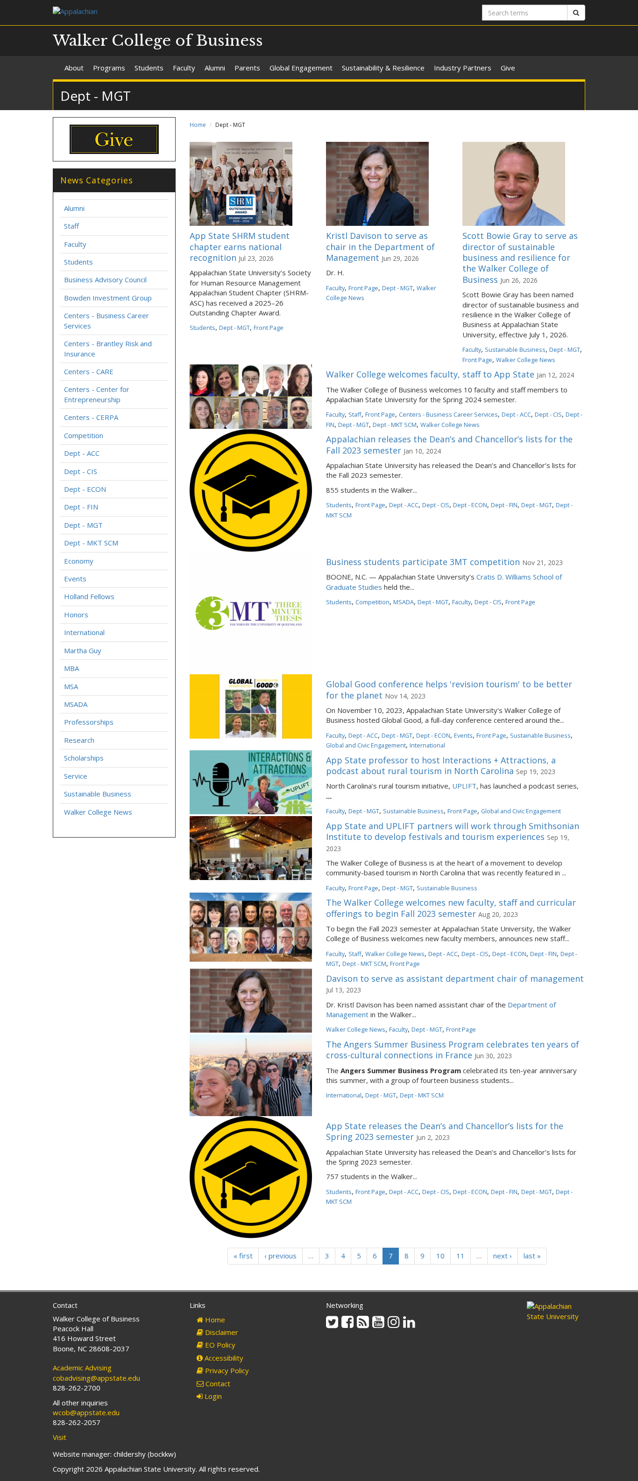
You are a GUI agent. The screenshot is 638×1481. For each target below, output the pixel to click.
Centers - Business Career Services (448, 414)
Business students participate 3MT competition (423, 561)
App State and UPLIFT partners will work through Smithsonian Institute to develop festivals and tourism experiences (452, 831)
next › (502, 1255)
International (427, 745)
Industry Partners (462, 67)
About (74, 67)
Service (75, 776)
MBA (71, 668)
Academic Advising (82, 1367)
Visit (59, 1437)
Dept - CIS (548, 414)
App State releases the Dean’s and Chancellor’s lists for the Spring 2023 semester (444, 1131)
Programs (109, 67)
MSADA (403, 602)
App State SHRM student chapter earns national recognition (240, 246)
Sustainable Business (515, 349)
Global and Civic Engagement (366, 745)
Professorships (88, 722)
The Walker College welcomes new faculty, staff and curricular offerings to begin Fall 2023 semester (451, 908)
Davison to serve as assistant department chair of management (455, 978)
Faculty (184, 67)
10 (440, 1255)
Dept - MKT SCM (395, 424)
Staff (355, 414)
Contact (217, 1383)
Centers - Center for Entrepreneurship (96, 394)
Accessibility (223, 1357)
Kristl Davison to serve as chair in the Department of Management (380, 246)
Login (212, 1396)
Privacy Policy (226, 1370)
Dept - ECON (470, 505)
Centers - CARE (88, 371)
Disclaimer (220, 1332)
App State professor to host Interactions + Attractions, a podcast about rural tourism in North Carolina (441, 765)
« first (243, 1255)
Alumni (215, 67)
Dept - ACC (516, 414)
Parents (247, 67)
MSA (71, 686)
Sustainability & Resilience (383, 67)
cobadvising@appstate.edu (96, 1378)
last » (532, 1255)
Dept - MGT (234, 327)
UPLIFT (464, 785)
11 (460, 1255)
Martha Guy (82, 650)
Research (79, 740)
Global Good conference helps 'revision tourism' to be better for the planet (449, 689)
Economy (78, 561)
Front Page (269, 327)
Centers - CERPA (91, 417)
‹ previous (280, 1255)
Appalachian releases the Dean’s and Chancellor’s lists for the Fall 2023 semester (449, 444)
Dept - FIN (504, 505)
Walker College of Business (158, 40)
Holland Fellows (89, 596)
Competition (372, 602)
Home (198, 125)
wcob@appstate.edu (86, 1412)
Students (149, 67)
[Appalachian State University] (182, 12)
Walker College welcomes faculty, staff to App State (430, 374)
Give (508, 67)
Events (463, 735)
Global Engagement (301, 67)
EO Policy (219, 1344)
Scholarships (84, 757)
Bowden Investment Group (108, 297)
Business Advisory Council (105, 279)
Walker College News (525, 360)
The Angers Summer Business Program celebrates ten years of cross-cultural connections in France (452, 1050)
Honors (76, 614)
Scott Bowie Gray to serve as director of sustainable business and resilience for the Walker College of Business (520, 257)
